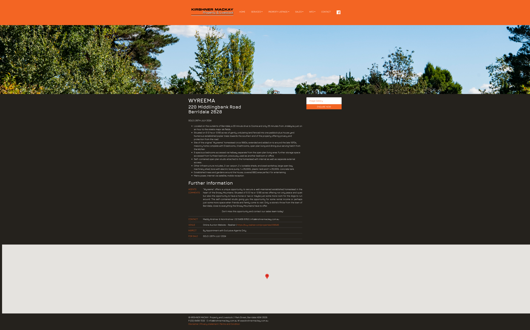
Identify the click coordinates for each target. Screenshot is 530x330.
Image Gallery (316, 101)
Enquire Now (324, 106)
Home (242, 11)
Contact (326, 11)
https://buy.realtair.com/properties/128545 (258, 225)
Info (311, 11)
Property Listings (277, 11)
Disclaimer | (194, 324)
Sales (298, 11)
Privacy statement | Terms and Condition (220, 324)
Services (256, 11)
